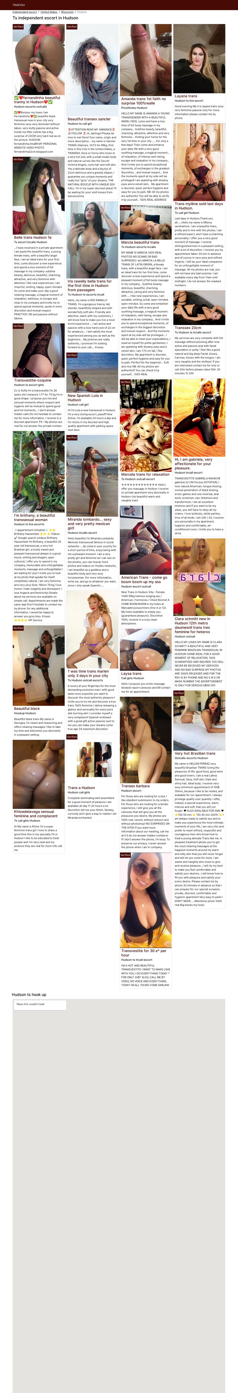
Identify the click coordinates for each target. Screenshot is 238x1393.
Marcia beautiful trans (140, 242)
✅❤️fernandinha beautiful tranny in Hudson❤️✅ (37, 100)
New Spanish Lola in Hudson (85, 397)
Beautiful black (27, 708)
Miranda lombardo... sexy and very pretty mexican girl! (90, 523)
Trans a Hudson (81, 788)
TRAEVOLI (19, 5)
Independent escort (25, 12)
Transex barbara (135, 786)
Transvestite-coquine (32, 380)
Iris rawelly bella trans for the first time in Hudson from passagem (90, 285)
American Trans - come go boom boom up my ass (144, 579)
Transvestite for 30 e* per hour (143, 953)
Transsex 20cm (188, 328)
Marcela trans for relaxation (145, 474)
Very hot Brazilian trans (195, 753)
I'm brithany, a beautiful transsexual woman (34, 517)
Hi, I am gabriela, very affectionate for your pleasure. (193, 463)
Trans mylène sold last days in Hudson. (199, 206)
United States (49, 12)
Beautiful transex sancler (89, 119)
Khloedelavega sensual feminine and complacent (36, 813)
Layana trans (186, 96)
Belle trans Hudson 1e (33, 237)
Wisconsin (67, 12)
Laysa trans (131, 673)
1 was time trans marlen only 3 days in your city (88, 673)
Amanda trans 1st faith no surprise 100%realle (143, 101)
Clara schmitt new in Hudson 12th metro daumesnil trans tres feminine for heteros (192, 625)
